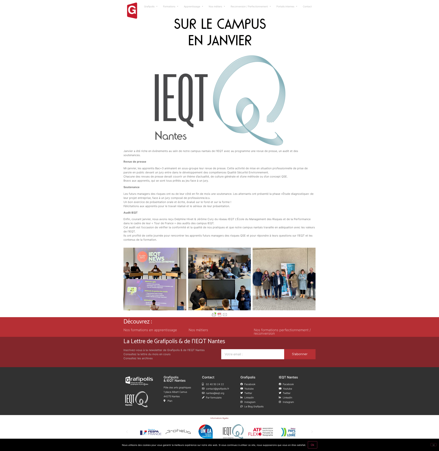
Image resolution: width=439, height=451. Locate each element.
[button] (127, 432)
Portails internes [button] (285, 6)
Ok (312, 445)
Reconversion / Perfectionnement (249, 6)
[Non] (433, 444)
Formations (169, 6)
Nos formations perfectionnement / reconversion (282, 331)
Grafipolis (149, 6)
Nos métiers (215, 6)
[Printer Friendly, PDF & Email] (219, 314)
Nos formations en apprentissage (150, 330)
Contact (307, 6)
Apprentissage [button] (192, 6)
